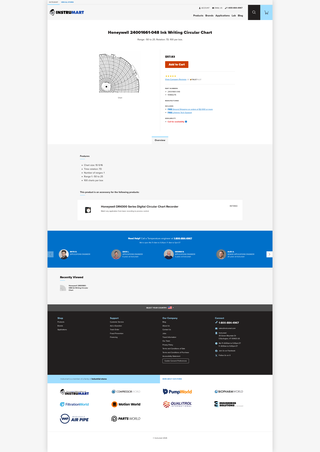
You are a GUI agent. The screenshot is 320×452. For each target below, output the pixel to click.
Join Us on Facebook (227, 351)
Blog (240, 15)
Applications (223, 15)
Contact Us (166, 330)
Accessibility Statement (171, 356)
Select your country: (160, 308)
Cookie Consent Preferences (175, 361)
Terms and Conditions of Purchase (175, 352)
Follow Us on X (224, 355)
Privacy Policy (167, 345)
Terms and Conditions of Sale (173, 349)
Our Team (166, 341)
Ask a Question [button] (116, 326)
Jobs (164, 333)
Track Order (114, 330)
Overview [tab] (160, 140)
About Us (166, 326)
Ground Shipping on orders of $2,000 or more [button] (190, 109)
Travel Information (169, 337)
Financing (114, 337)
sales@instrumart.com (227, 328)
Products (198, 15)
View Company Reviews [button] (181, 79)
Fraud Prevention (116, 333)
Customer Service (117, 322)
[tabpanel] (160, 187)
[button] (217, 8)
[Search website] (254, 12)
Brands (209, 15)
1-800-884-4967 (183, 238)
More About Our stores (172, 379)
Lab (234, 15)
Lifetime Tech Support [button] (180, 112)
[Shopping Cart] (266, 12)
